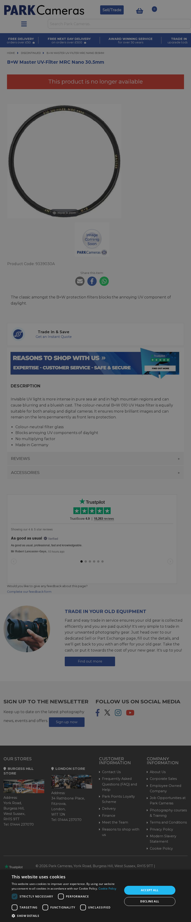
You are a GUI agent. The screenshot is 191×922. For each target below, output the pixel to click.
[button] (65, 915)
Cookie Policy (107, 888)
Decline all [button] (149, 901)
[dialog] (95, 896)
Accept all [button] (149, 890)
